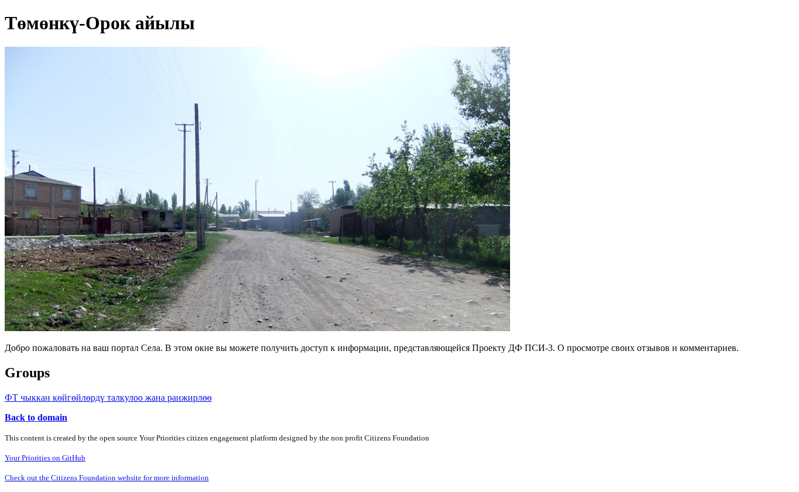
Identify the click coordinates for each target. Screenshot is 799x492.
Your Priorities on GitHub (45, 457)
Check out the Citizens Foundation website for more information (107, 477)
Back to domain (36, 417)
